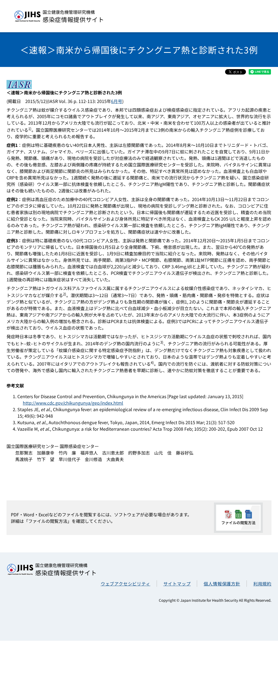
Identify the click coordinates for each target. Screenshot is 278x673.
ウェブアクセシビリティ (125, 583)
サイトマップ (177, 583)
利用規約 (262, 583)
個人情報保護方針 (222, 583)
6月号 (116, 101)
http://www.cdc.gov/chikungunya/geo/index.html (73, 403)
